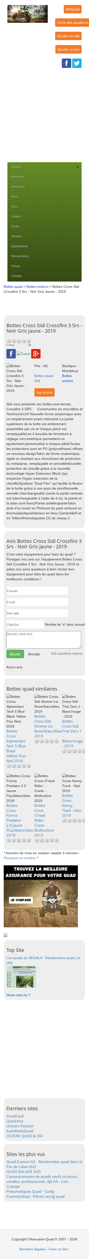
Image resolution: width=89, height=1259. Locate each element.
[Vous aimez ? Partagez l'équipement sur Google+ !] (36, 353)
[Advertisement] (44, 115)
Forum (15, 266)
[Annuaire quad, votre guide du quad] (27, 11)
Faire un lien (58, 1249)
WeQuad (73, 9)
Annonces (18, 187)
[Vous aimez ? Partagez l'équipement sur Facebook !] (11, 353)
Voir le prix (44, 392)
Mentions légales (32, 1249)
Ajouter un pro (68, 49)
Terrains (16, 236)
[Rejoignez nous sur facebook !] (66, 63)
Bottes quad (13, 287)
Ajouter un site (68, 36)
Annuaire (17, 177)
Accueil (16, 167)
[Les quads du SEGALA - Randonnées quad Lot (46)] (21, 976)
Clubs (15, 226)
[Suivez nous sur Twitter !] (77, 63)
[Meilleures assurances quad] (41, 896)
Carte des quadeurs (72, 23)
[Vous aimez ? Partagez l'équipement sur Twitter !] (23, 353)
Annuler (34, 653)
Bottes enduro (37, 287)
